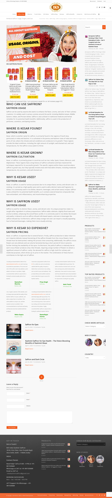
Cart (105, 1)
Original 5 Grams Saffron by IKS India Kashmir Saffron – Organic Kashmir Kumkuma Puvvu (15, 88)
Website (28, 405)
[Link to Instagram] (102, 7)
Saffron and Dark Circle (34, 359)
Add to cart (15, 97)
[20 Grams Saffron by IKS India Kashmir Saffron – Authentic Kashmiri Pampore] (50, 75)
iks (44, 327)
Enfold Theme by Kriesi (28, 495)
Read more (29, 330)
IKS (32, 264)
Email (28, 399)
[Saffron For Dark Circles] (13, 366)
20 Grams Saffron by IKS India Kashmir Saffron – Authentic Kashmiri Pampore (50, 87)
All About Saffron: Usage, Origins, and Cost (19, 18)
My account (93, 1)
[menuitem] (93, 1)
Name (28, 393)
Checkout (99, 1)
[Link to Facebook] (97, 7)
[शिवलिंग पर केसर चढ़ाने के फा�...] (110, 249)
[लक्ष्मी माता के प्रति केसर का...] (1, 249)
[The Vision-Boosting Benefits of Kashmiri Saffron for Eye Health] (13, 347)
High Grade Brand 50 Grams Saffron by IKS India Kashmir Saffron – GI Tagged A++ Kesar (68, 87)
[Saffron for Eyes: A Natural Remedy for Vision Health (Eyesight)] (13, 331)
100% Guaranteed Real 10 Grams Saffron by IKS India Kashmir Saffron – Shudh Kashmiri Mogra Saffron (32, 88)
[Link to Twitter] (99, 7)
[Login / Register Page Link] (99, 14)
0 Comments (37, 327)
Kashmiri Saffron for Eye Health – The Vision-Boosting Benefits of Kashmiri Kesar (47, 342)
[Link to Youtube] (104, 7)
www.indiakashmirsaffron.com (13, 264)
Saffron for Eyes (31, 324)
